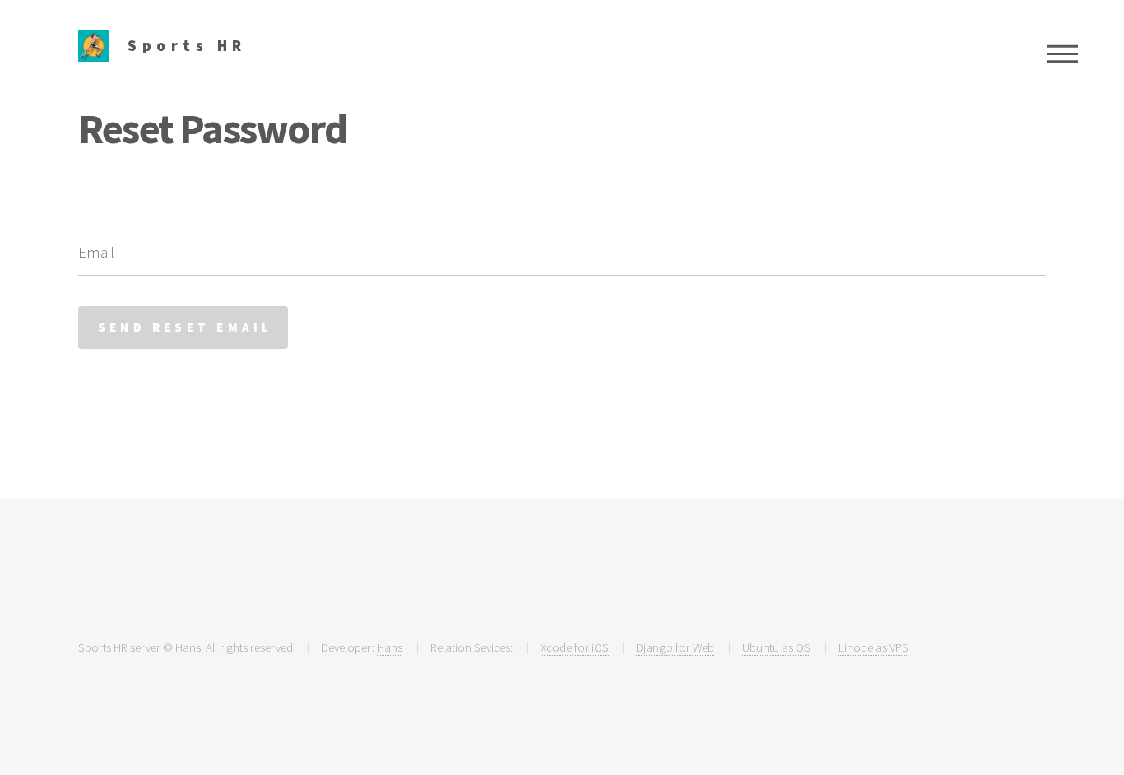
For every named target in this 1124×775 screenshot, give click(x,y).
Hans (389, 647)
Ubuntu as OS (776, 647)
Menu (1063, 53)
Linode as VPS (873, 647)
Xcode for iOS (575, 647)
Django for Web (675, 647)
